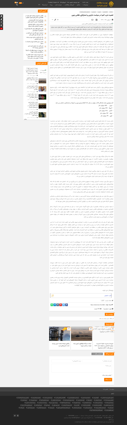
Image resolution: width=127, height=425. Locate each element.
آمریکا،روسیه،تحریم (86, 397)
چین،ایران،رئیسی (88, 407)
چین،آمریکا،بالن (38, 405)
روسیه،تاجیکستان (87, 402)
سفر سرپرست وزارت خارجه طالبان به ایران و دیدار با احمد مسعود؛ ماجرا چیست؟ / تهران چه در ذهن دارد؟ (34, 56)
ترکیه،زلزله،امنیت (80, 400)
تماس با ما (105, 389)
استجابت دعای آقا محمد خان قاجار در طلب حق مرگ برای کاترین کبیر (34, 34)
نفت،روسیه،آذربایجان (67, 405)
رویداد (51, 4)
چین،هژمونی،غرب (109, 410)
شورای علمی (58, 4)
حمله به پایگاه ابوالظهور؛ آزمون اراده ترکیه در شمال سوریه (82, 345)
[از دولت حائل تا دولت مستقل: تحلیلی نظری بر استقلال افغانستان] (35, 97)
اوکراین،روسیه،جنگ (109, 400)
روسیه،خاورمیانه (77, 402)
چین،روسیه (51, 407)
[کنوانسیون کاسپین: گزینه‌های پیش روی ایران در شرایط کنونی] (35, 114)
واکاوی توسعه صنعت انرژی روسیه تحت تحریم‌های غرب (60, 345)
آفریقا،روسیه (96, 397)
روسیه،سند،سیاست (43, 402)
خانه (111, 12)
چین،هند (22, 407)
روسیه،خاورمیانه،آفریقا (65, 402)
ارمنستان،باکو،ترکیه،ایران (74, 397)
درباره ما (112, 389)
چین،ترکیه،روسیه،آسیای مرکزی (64, 407)
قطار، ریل (77, 405)
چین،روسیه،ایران (31, 407)
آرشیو (112, 394)
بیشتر (25, 119)
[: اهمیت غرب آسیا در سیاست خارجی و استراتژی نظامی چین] (92, 20)
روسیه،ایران (24, 400)
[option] (103, 338)
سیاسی (93, 12)
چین (99, 12)
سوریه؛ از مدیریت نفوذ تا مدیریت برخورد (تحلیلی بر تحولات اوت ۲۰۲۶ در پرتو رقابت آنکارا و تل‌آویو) (104, 346)
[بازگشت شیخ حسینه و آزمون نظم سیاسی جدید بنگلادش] (35, 89)
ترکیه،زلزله (90, 400)
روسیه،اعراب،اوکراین (56, 400)
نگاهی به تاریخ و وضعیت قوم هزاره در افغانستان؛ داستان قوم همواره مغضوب (34, 16)
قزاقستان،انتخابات (86, 405)
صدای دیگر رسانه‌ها (85, 12)
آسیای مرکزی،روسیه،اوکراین (107, 397)
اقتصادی (105, 12)
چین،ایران (111, 407)
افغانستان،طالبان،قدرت (60, 397)
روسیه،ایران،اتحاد (109, 402)
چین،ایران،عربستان (77, 407)
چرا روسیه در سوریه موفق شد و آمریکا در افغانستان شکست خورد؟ (34, 51)
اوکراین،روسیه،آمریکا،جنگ (23, 397)
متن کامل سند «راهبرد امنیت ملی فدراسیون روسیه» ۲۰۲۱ (35, 47)
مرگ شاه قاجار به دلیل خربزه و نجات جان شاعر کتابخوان (34, 38)
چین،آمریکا (47, 405)
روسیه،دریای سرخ (54, 402)
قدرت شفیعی (107, 296)
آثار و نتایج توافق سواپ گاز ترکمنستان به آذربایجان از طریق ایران (34, 29)
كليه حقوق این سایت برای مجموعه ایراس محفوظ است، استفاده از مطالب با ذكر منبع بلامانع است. (94, 422)
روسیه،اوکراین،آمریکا (44, 400)
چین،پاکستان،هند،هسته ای (96, 410)
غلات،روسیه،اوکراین (109, 405)
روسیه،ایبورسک (33, 400)
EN (39, 4)
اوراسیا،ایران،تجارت (48, 397)
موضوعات (85, 4)
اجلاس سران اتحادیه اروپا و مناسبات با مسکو (34, 42)
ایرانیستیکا (44, 4)
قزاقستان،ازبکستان (98, 405)
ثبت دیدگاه (108, 380)
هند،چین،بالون (56, 405)
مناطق (78, 4)
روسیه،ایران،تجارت (98, 402)
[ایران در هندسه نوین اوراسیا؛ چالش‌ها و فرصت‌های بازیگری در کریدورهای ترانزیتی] (35, 106)
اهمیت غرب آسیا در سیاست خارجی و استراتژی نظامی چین (92, 15)
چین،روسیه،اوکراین (42, 407)
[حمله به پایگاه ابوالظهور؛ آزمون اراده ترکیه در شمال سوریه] (35, 81)
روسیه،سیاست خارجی (30, 402)
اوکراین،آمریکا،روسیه (36, 397)
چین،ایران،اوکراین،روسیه (100, 407)
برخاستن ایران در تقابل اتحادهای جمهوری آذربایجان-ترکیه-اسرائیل (35, 25)
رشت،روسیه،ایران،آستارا (69, 400)
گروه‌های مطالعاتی (69, 4)
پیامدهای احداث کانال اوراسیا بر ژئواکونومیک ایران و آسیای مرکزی (35, 21)
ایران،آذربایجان (98, 400)
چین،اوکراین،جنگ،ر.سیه (27, 405)
